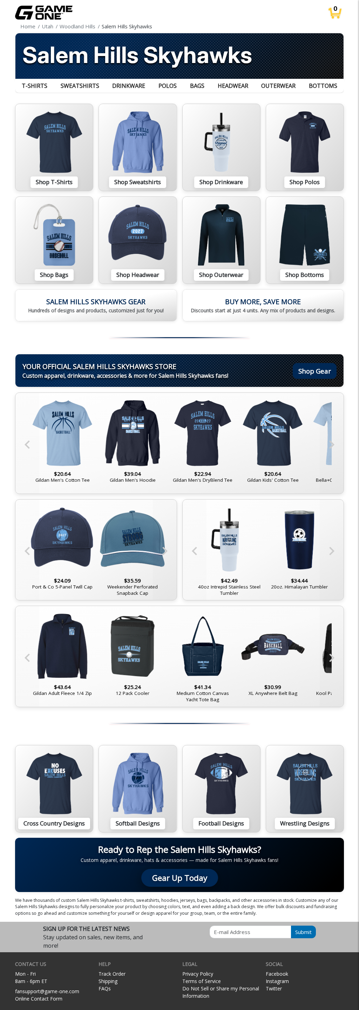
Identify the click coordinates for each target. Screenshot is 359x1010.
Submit (303, 931)
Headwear (233, 86)
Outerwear (278, 86)
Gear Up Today (179, 877)
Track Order (112, 973)
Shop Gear (314, 371)
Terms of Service (201, 981)
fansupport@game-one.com (47, 991)
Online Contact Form (38, 998)
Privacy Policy (197, 973)
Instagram (277, 981)
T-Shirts (34, 86)
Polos (167, 86)
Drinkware (128, 86)
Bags (197, 86)
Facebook (277, 973)
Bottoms (323, 86)
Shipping (108, 981)
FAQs (105, 988)
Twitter (274, 988)
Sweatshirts (80, 86)
